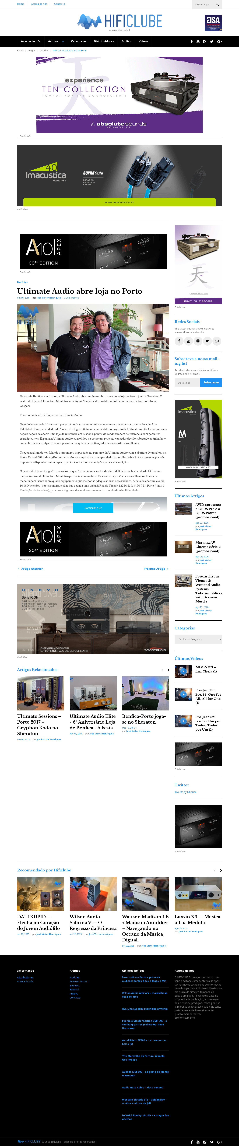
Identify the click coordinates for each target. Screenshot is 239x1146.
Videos (143, 41)
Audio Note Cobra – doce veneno (142, 1087)
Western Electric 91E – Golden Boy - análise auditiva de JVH (144, 1101)
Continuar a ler (93, 508)
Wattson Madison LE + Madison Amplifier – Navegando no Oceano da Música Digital (145, 928)
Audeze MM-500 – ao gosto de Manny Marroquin (145, 1073)
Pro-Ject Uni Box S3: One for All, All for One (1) (208, 697)
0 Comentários (71, 297)
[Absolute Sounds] (119, 95)
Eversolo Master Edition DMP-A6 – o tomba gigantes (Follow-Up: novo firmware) (144, 1024)
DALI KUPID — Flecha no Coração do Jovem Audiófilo (38, 922)
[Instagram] (198, 341)
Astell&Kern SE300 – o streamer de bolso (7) (144, 1042)
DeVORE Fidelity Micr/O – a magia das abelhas (145, 1117)
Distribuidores (104, 41)
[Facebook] (179, 341)
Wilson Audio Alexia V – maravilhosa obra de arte (144, 994)
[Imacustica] (119, 175)
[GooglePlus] (216, 341)
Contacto (59, 3)
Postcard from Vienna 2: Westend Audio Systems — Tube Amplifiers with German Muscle (208, 589)
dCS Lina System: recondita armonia (145, 1008)
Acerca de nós (39, 3)
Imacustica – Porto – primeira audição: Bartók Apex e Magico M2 (144, 979)
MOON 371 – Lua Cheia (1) (206, 669)
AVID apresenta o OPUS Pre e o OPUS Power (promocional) (208, 511)
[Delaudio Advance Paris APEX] (93, 251)
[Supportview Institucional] (198, 439)
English (126, 41)
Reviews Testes (78, 981)
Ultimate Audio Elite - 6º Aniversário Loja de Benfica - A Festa (93, 722)
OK (217, 4)
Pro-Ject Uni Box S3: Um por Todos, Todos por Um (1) (208, 723)
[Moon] (93, 619)
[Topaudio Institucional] (198, 754)
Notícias (44, 50)
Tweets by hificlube (185, 792)
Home (20, 3)
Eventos (74, 985)
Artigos (53, 41)
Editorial (74, 989)
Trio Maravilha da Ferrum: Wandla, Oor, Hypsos (143, 1057)
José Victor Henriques (49, 297)
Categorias (78, 41)
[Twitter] (207, 341)
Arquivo (74, 993)
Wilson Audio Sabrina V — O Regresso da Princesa (93, 922)
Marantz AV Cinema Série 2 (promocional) (208, 547)
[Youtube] (188, 341)
